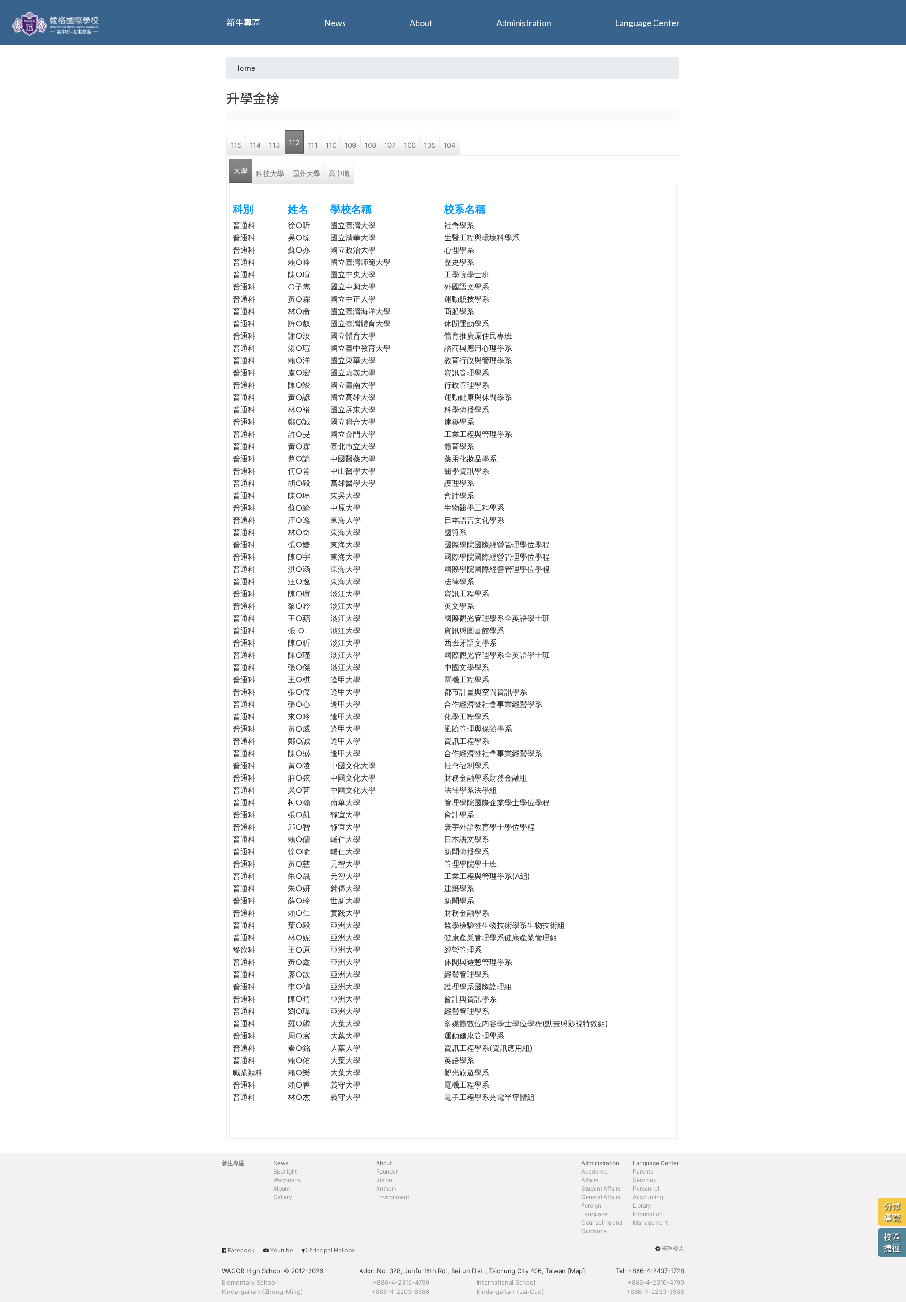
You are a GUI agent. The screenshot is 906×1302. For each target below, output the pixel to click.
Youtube (281, 1250)
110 (331, 145)
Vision (384, 1179)
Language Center (647, 22)
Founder (387, 1171)
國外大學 (306, 173)
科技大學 (270, 173)
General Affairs (601, 1196)
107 (390, 145)
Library (642, 1205)
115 (236, 145)
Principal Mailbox (332, 1250)
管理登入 (673, 1248)
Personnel (646, 1188)
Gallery (282, 1196)
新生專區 (243, 22)
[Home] (57, 22)
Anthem (386, 1188)
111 (313, 145)
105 (430, 145)
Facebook (241, 1250)
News (335, 22)
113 (274, 145)
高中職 (339, 173)
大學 (241, 170)
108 (370, 145)
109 (350, 145)
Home (244, 68)
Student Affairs (601, 1188)
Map (576, 1271)
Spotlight (285, 1171)
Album (281, 1188)
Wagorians (287, 1179)
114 (255, 145)
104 (450, 145)
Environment (392, 1196)
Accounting (648, 1196)
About (421, 22)
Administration (523, 22)
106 (410, 145)
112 (294, 142)
